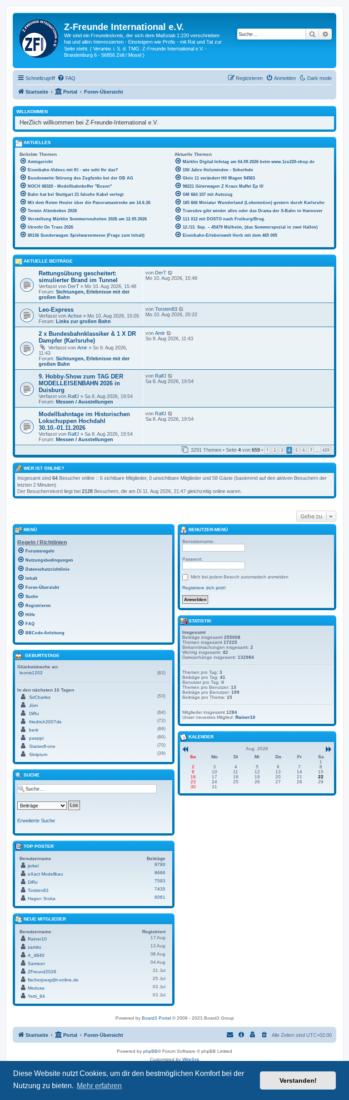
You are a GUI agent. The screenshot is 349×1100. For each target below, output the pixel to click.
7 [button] (311, 450)
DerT (73, 286)
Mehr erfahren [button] (99, 1086)
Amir (82, 347)
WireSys (190, 1059)
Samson (36, 963)
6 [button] (304, 450)
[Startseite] (39, 37)
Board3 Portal (156, 1017)
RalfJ (73, 396)
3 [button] (282, 450)
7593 (160, 880)
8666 (160, 872)
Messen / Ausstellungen (84, 401)
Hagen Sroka (41, 898)
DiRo (34, 713)
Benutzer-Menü (207, 529)
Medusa (36, 988)
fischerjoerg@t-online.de (53, 979)
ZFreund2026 (42, 971)
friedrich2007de (45, 721)
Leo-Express (56, 309)
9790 (160, 864)
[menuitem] (66, 78)
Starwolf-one (42, 746)
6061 (160, 897)
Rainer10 (37, 938)
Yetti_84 (36, 996)
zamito (34, 947)
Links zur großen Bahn (83, 321)
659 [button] (326, 450)
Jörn (33, 705)
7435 (160, 888)
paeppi (36, 738)
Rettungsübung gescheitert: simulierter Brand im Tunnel (78, 277)
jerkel (33, 865)
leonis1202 (31, 672)
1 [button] (267, 450)
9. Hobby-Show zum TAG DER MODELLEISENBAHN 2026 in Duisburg (81, 383)
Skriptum (38, 754)
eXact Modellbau (45, 873)
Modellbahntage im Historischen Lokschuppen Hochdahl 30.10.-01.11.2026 (84, 421)
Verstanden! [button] (298, 1080)
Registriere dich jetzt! (204, 587)
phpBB (150, 1051)
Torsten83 (166, 309)
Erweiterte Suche (36, 820)
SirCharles (39, 697)
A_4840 (36, 955)
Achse (75, 316)
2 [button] (275, 450)
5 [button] (296, 450)
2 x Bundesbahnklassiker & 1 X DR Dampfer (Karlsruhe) (87, 337)
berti (33, 729)
